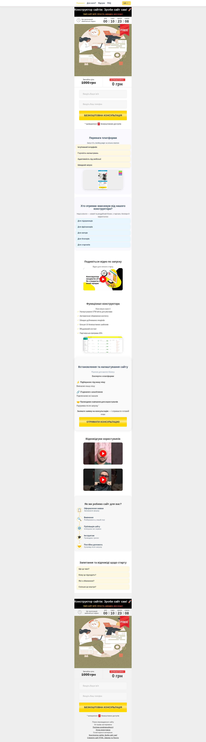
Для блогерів (83, 239)
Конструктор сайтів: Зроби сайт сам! (103, 735)
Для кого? (91, 3)
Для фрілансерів (85, 227)
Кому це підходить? (87, 575)
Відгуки (101, 3)
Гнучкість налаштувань (88, 153)
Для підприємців (85, 221)
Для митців (83, 233)
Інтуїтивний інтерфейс (87, 147)
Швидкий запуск (85, 165)
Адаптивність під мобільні (89, 159)
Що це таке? (84, 569)
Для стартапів (84, 245)
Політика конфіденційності (103, 727)
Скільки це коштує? (87, 587)
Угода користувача (103, 730)
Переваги (80, 3)
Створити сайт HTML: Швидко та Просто (103, 738)
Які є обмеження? (86, 581)
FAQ (109, 3)
